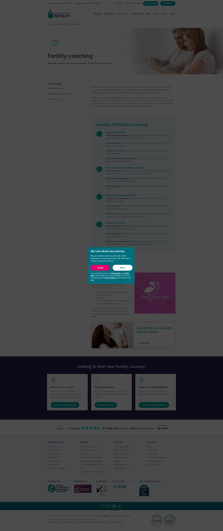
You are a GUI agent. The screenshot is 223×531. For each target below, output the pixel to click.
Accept (100, 268)
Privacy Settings (110, 278)
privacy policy (116, 273)
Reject (122, 268)
